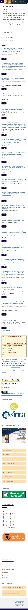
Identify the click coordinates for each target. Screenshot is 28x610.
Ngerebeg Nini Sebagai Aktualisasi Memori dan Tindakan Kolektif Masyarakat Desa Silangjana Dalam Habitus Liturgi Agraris (13, 194)
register (4, 369)
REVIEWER (6, 454)
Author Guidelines (15, 367)
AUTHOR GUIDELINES (8, 472)
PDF (4, 58)
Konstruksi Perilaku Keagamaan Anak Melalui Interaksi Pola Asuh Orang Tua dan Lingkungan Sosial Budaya (13, 167)
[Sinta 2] (14, 419)
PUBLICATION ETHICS (8, 481)
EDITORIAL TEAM (7, 450)
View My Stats (5, 509)
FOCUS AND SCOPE (8, 459)
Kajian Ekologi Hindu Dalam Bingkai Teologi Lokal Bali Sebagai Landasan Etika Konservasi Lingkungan (13, 207)
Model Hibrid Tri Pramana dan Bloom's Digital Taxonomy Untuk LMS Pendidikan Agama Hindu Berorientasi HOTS (13, 232)
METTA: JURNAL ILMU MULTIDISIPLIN (13, 587)
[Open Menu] (1, 1)
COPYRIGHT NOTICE (8, 468)
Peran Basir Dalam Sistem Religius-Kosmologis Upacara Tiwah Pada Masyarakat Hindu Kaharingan (13, 154)
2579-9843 (10, 350)
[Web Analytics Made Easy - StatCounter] (4, 507)
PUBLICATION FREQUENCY (10, 463)
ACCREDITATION (7, 476)
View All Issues (5, 330)
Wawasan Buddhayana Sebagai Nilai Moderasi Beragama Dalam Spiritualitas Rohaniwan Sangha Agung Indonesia (13, 109)
